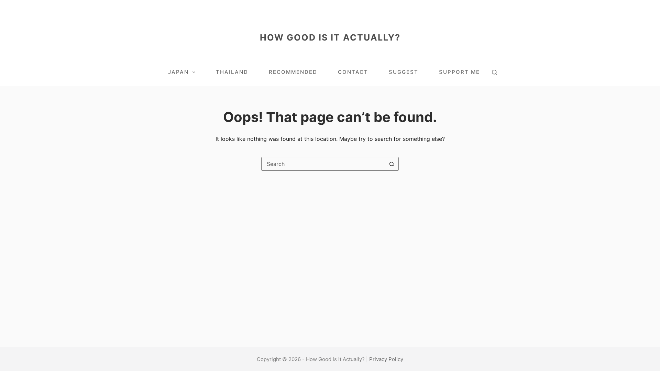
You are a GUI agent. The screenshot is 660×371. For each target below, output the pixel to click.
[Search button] (391, 164)
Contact (353, 72)
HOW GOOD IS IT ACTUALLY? (330, 37)
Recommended (293, 72)
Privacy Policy (386, 359)
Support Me (459, 72)
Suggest (403, 72)
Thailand (232, 72)
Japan (178, 72)
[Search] (494, 72)
